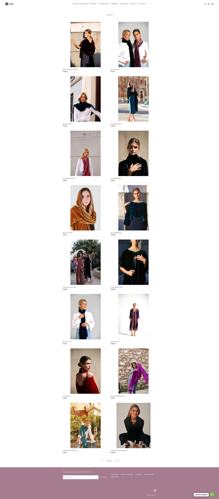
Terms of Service (148, 474)
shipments (139, 474)
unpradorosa (153, 495)
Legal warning (115, 477)
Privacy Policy (114, 474)
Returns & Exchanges (127, 474)
